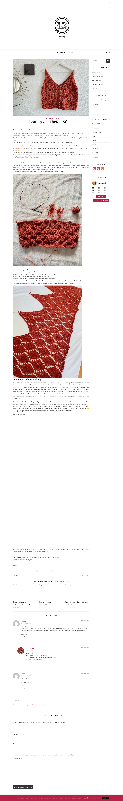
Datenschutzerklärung (99, 100)
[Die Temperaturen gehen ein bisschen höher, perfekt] (105, 188)
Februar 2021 (96, 124)
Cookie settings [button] (95, 798)
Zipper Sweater (45, 602)
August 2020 (96, 140)
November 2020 (97, 132)
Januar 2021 (95, 128)
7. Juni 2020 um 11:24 (31, 650)
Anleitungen (59, 52)
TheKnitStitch (56, 571)
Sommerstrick (32, 571)
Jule (17, 575)
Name (15, 726)
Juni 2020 (95, 149)
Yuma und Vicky (97, 80)
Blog (49, 52)
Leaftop (16, 571)
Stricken (55, 118)
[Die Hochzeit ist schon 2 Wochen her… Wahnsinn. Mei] (93, 188)
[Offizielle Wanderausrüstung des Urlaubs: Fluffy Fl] (105, 192)
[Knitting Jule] (61, 25)
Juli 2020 (94, 144)
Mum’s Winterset (97, 76)
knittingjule (30, 648)
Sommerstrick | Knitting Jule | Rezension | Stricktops (29, 705)
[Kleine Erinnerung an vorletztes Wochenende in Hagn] (93, 192)
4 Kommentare (84, 575)
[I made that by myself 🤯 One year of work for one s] (99, 188)
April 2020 (95, 157)
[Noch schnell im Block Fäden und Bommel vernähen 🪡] (93, 190)
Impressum (95, 104)
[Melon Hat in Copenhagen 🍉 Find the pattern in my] (105, 190)
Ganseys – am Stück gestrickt (76, 602)
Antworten (85, 621)
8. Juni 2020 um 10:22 (26, 676)
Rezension (47, 118)
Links (93, 112)
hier (87, 138)
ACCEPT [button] (105, 798)
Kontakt (94, 108)
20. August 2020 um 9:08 (19, 702)
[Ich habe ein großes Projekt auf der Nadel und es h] (99, 192)
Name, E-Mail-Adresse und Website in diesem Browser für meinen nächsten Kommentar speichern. (43, 755)
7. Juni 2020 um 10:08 (26, 623)
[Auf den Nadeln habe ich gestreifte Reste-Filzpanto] (99, 190)
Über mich (72, 52)
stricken (41, 571)
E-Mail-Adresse (18, 735)
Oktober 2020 (96, 136)
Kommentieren (17, 758)
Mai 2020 (95, 153)
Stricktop (47, 571)
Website (15, 744)
